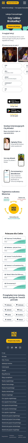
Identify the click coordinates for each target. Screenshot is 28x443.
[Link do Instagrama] (20, 347)
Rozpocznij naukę (13, 2)
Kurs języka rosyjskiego (9, 412)
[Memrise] (3, 3)
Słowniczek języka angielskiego (11, 416)
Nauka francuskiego (7, 8)
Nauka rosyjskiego (7, 395)
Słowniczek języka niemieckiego (11, 426)
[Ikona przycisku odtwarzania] (10, 54)
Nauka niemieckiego (8, 391)
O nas (3, 353)
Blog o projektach (7, 377)
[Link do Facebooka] (8, 347)
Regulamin (5, 436)
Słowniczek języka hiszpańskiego (11, 423)
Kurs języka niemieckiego (9, 409)
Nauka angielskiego (8, 381)
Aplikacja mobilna (7, 363)
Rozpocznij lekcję (14, 26)
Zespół (4, 370)
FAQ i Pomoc (5, 360)
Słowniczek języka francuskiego (11, 419)
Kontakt (4, 356)
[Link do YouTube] (16, 347)
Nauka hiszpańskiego (8, 388)
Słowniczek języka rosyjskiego (10, 430)
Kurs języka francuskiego (9, 402)
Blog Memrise (6, 374)
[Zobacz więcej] (24, 3)
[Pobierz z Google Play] (14, 111)
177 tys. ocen (14, 106)
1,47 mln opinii (14, 116)
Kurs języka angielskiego (9, 398)
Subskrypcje (5, 367)
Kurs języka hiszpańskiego (9, 405)
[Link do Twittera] (12, 347)
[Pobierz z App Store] (14, 101)
